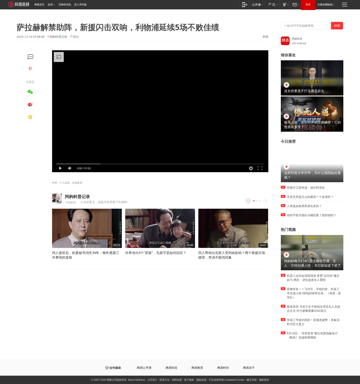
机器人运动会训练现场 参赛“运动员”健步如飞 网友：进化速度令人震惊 (313, 278)
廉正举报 (252, 379)
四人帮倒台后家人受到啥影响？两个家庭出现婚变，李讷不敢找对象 (231, 255)
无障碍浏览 (65, 4)
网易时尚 (223, 368)
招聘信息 (177, 379)
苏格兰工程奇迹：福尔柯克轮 (306, 187)
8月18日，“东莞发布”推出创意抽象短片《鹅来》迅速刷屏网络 (312, 335)
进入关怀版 (80, 4)
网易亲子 (249, 368)
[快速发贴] (30, 57)
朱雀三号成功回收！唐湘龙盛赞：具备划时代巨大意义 (313, 322)
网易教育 (197, 368)
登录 (308, 4)
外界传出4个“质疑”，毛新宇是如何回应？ (155, 252)
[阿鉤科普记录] (57, 198)
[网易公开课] (257, 4)
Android (301, 43)
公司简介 (152, 379)
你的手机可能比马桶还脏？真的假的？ (311, 215)
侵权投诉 (264, 379)
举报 (265, 37)
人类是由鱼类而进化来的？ (304, 206)
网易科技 (171, 368)
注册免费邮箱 (325, 4)
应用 (50, 4)
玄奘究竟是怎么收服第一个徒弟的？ (310, 196)
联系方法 (165, 379)
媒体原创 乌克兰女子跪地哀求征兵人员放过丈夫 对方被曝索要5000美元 (313, 308)
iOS (294, 43)
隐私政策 (201, 379)
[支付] (285, 4)
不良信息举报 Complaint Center (226, 379)
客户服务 (189, 379)
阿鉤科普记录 (58, 37)
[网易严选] (272, 4)
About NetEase (136, 379)
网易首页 (39, 4)
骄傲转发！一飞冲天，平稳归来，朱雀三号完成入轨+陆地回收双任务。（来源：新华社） (314, 293)
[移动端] (244, 4)
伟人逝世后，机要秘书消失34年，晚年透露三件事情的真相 (85, 255)
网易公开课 (144, 368)
